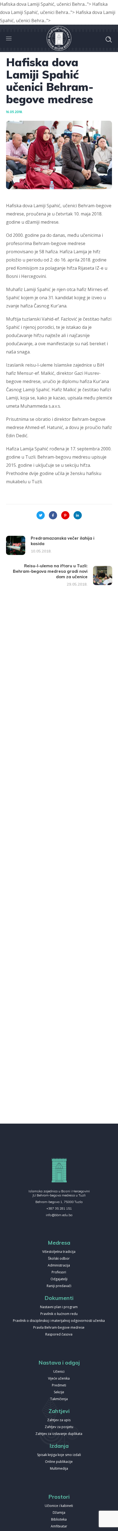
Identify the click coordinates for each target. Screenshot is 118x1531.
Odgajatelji (59, 1279)
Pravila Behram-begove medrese (59, 1328)
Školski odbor (59, 1259)
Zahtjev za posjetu (59, 1427)
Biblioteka (59, 1520)
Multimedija (59, 1469)
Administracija (59, 1266)
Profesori (59, 1272)
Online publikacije (59, 1462)
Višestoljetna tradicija (58, 1252)
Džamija (59, 1513)
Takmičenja (59, 1399)
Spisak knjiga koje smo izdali (59, 1455)
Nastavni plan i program (59, 1307)
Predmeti (59, 1385)
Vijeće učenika (59, 1379)
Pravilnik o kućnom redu (59, 1314)
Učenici (58, 1372)
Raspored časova (58, 1335)
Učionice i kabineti (59, 1506)
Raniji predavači (59, 1286)
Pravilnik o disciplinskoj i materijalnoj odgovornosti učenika (59, 1321)
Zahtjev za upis (59, 1420)
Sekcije (59, 1392)
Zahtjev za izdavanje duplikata (58, 1434)
